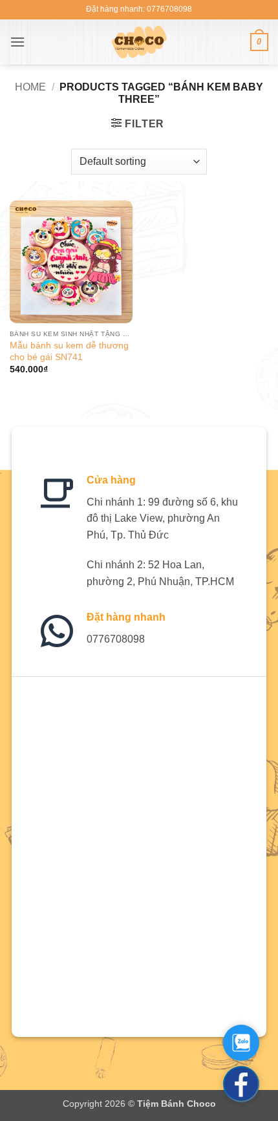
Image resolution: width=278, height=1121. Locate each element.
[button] (17, 42)
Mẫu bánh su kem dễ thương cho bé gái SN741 (69, 351)
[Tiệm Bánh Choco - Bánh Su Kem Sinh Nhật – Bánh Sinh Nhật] (139, 42)
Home (30, 86)
